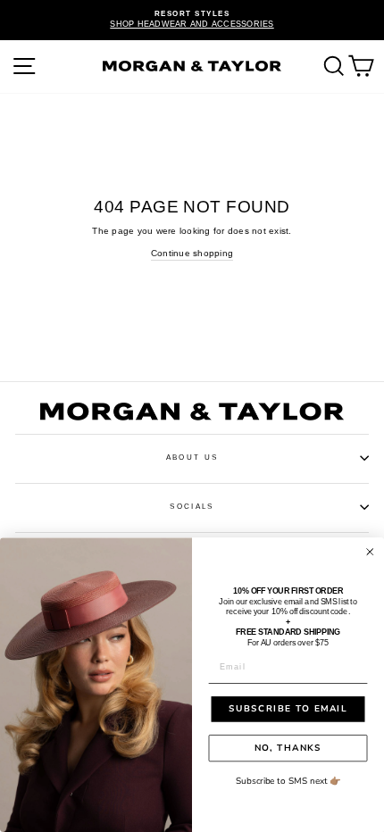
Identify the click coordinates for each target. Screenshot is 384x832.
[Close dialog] (370, 552)
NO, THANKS (288, 748)
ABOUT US (192, 457)
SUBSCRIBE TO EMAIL (288, 709)
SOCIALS (191, 507)
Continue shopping (192, 253)
